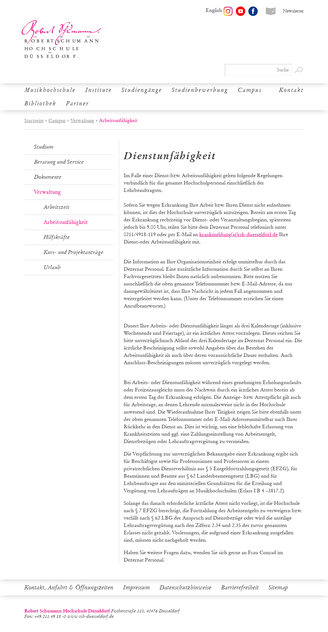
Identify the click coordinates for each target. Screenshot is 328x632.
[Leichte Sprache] (270, 11)
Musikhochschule (50, 90)
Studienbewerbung (200, 90)
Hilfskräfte (57, 237)
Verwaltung (82, 120)
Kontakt (291, 90)
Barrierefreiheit (240, 587)
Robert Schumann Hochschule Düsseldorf (61, 39)
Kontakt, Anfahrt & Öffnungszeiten (68, 587)
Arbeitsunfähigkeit (66, 222)
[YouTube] (240, 11)
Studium (43, 147)
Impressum (136, 587)
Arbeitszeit (57, 207)
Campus (250, 90)
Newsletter (293, 11)
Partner (77, 103)
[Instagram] (228, 11)
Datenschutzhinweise (185, 587)
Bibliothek (40, 103)
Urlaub (52, 267)
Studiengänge (141, 90)
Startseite (34, 120)
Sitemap (278, 587)
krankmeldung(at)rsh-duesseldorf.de (238, 234)
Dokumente (48, 177)
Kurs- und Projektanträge (73, 252)
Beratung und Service (59, 162)
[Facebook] (253, 11)
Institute (98, 90)
